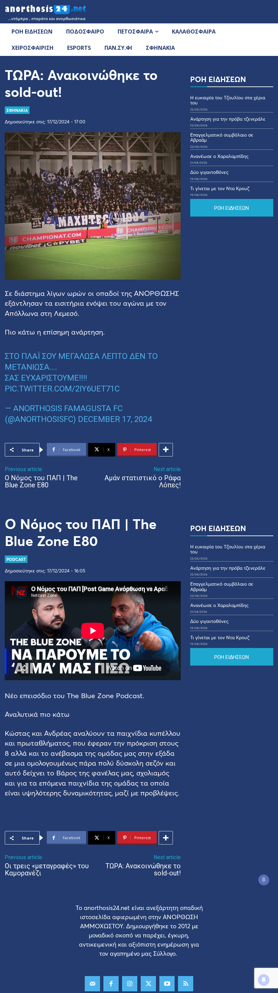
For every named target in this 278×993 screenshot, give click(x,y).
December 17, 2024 (115, 419)
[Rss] (185, 983)
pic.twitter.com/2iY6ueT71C (62, 388)
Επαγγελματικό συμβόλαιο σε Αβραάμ (221, 137)
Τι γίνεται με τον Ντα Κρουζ (219, 188)
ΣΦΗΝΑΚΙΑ (17, 110)
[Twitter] (148, 983)
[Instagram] (129, 983)
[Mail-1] (92, 983)
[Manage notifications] (263, 979)
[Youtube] (167, 983)
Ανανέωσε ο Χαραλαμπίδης (219, 156)
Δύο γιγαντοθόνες (209, 172)
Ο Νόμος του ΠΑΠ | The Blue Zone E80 (41, 481)
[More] (166, 450)
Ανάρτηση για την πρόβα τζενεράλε (227, 119)
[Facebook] (111, 983)
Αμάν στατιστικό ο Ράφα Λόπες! (142, 481)
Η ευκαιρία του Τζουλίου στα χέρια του (227, 100)
